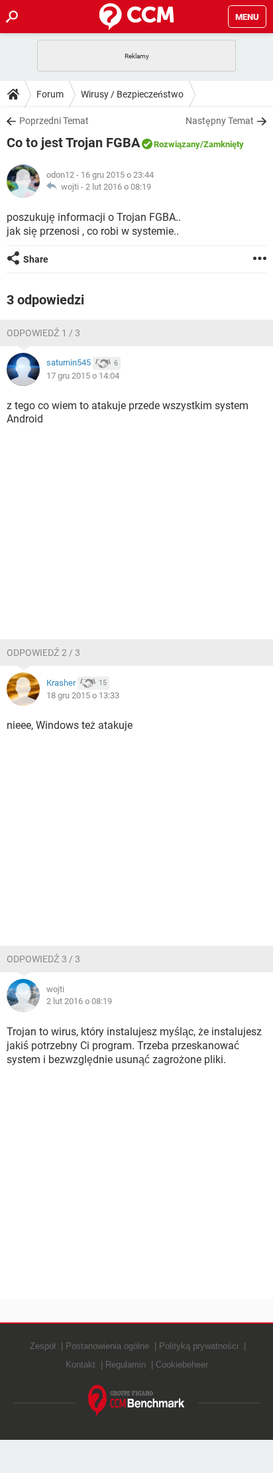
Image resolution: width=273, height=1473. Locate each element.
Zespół (43, 1346)
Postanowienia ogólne (107, 1346)
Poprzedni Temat (54, 120)
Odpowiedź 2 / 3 (43, 652)
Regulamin (125, 1365)
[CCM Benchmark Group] (136, 1401)
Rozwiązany (177, 144)
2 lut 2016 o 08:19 (118, 187)
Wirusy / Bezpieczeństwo (132, 94)
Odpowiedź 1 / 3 (43, 333)
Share (35, 259)
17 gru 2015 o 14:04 (82, 376)
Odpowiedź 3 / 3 (43, 959)
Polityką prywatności (199, 1346)
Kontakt (80, 1365)
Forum (50, 94)
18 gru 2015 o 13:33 (82, 695)
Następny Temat (220, 120)
